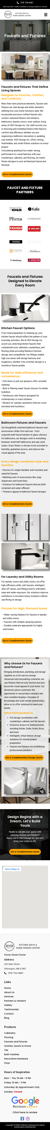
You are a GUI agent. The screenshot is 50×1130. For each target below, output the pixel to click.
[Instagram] (28, 1119)
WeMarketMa (30, 1127)
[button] (46, 15)
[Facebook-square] (22, 1119)
